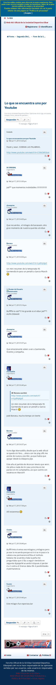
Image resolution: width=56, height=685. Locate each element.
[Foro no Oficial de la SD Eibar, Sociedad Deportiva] (28, 644)
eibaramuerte (12, 291)
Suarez (9, 584)
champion (10, 205)
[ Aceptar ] (28, 13)
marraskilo (11, 372)
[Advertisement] (28, 71)
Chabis (9, 530)
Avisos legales (38, 678)
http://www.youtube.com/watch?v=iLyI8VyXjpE (27, 263)
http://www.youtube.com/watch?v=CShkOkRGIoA (28, 152)
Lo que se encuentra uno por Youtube (25, 105)
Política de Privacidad (21, 678)
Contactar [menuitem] (33, 655)
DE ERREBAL (11, 168)
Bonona (10, 243)
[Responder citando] (44, 132)
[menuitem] (10, 18)
